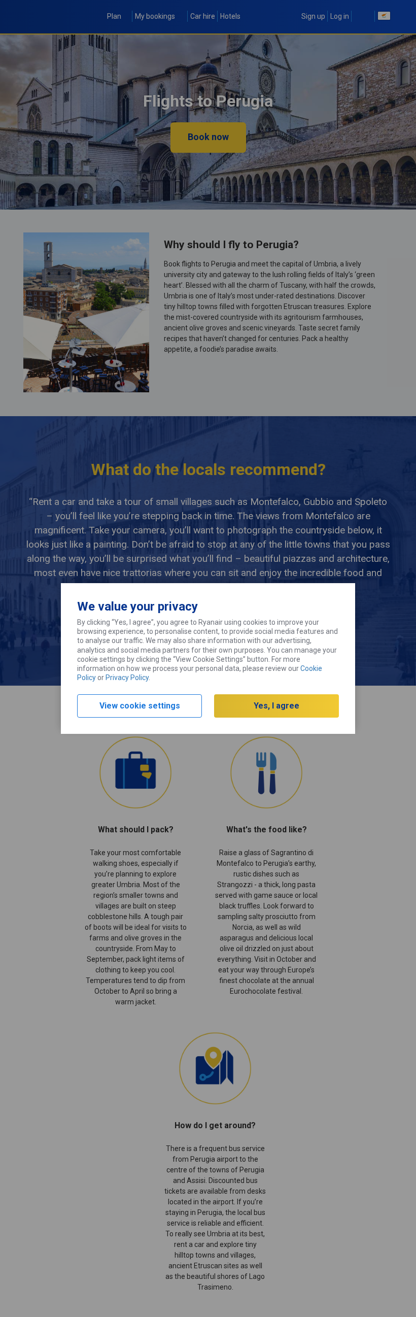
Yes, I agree (276, 706)
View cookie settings (139, 706)
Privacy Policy (127, 677)
